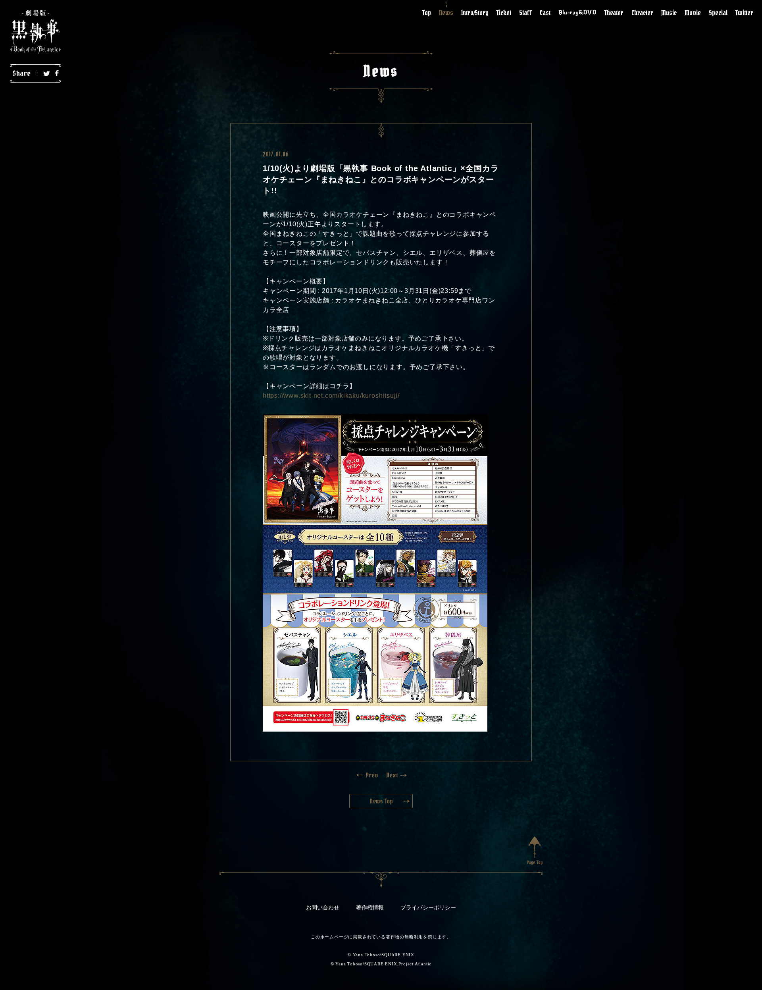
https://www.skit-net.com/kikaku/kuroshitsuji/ (331, 395)
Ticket (503, 12)
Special (718, 12)
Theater (613, 12)
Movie (693, 12)
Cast (545, 12)
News (446, 12)
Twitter (744, 12)
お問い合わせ (322, 908)
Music (669, 12)
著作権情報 (370, 908)
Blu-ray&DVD (577, 12)
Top (426, 12)
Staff (525, 12)
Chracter (642, 12)
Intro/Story (475, 12)
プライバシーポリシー (428, 908)
